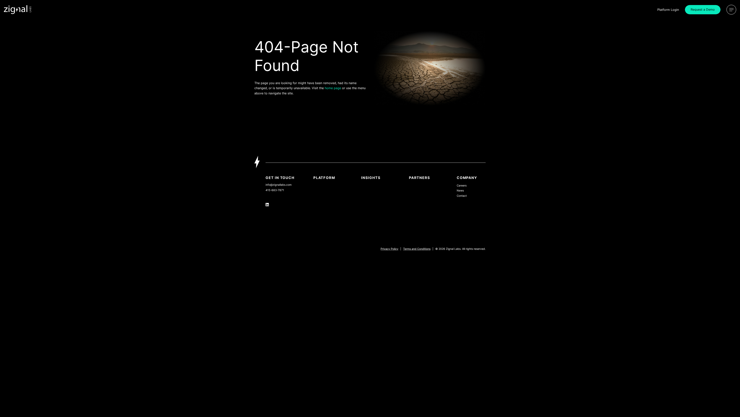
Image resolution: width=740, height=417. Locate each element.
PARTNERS (419, 178)
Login (668, 10)
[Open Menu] (731, 9)
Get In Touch (280, 178)
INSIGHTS (370, 178)
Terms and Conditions (417, 248)
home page (333, 88)
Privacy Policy (389, 248)
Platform (324, 178)
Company (467, 178)
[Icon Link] (17, 9)
